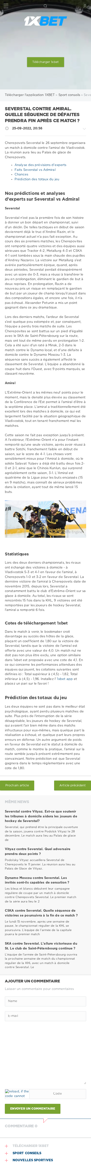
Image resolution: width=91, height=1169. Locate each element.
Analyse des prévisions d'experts (40, 165)
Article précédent (72, 785)
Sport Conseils (27, 1153)
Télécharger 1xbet (45, 62)
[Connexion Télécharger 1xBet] (85, 6)
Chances (21, 174)
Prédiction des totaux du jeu (37, 179)
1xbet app (65, 679)
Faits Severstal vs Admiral (35, 170)
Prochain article (17, 785)
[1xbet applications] (45, 21)
